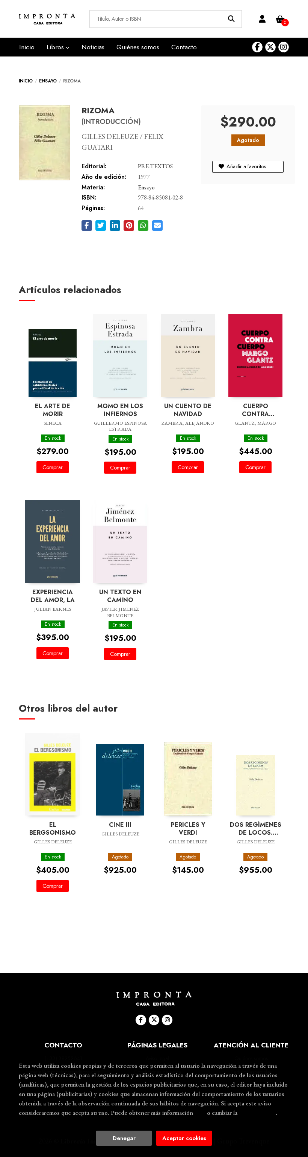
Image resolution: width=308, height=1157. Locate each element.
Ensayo (48, 81)
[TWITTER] (270, 47)
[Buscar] (231, 19)
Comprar (52, 467)
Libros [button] (56, 47)
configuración (257, 1112)
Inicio (26, 81)
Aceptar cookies (184, 1138)
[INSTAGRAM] (283, 47)
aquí (200, 1112)
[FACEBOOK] (257, 47)
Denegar (124, 1138)
